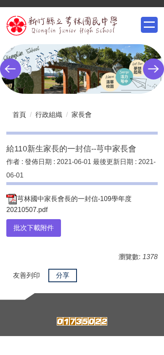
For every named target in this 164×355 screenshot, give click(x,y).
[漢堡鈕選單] (149, 25)
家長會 (81, 114)
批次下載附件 (33, 227)
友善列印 (26, 275)
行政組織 (48, 114)
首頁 (19, 114)
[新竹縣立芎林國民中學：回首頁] (61, 25)
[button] (10, 68)
